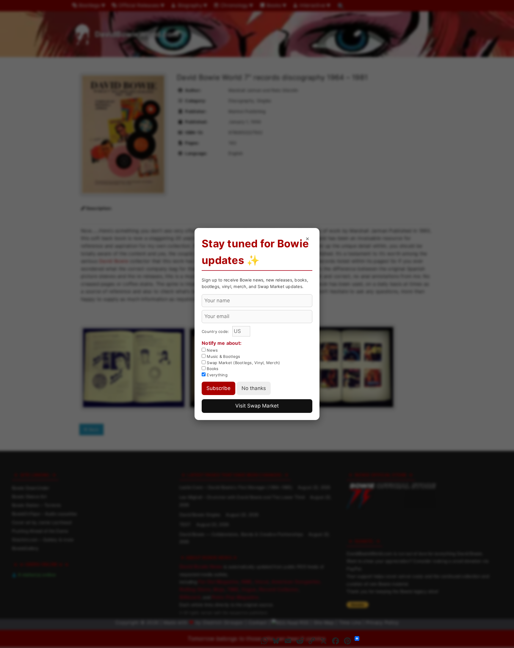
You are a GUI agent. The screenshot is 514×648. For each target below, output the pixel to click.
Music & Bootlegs (223, 356)
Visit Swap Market (257, 406)
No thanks (254, 388)
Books (212, 368)
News (212, 350)
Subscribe (218, 388)
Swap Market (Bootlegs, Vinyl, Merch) (243, 362)
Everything (217, 374)
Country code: (216, 331)
